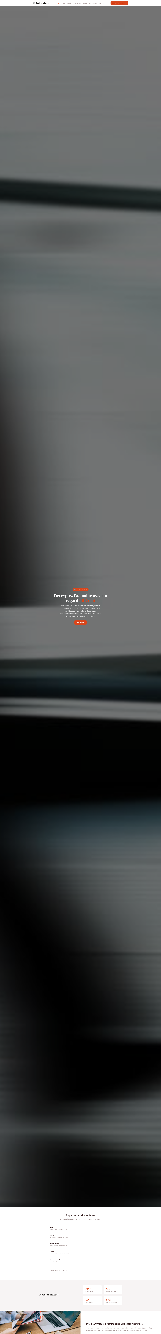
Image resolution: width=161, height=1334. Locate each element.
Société (101, 3)
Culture (69, 3)
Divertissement (77, 3)
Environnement (93, 3)
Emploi (85, 3)
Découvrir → (80, 622)
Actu (63, 3)
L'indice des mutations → (119, 3)
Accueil (58, 3)
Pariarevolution (41, 3)
